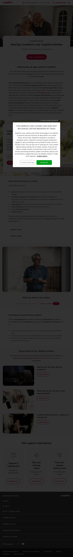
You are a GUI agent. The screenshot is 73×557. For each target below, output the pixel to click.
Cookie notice (42, 156)
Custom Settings (27, 162)
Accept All (44, 162)
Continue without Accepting (49, 120)
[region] (36, 144)
